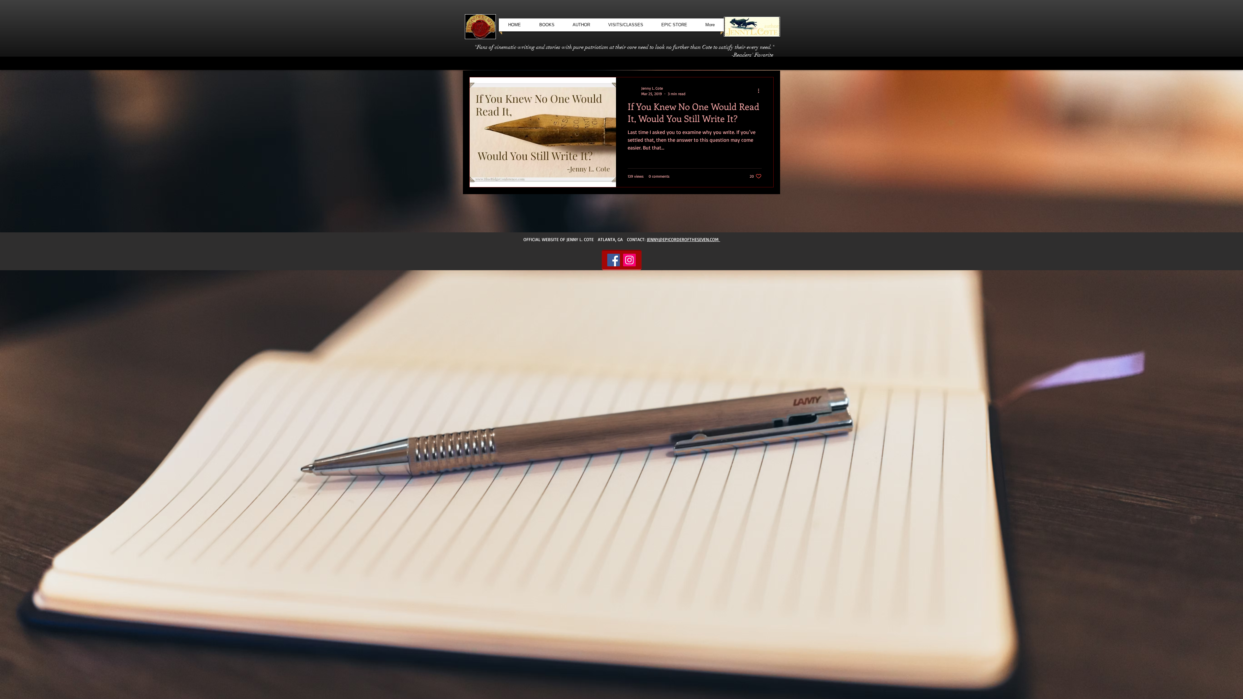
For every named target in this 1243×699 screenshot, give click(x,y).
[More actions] (761, 90)
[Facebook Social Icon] (613, 260)
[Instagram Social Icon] (629, 260)
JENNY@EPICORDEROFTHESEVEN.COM (683, 239)
